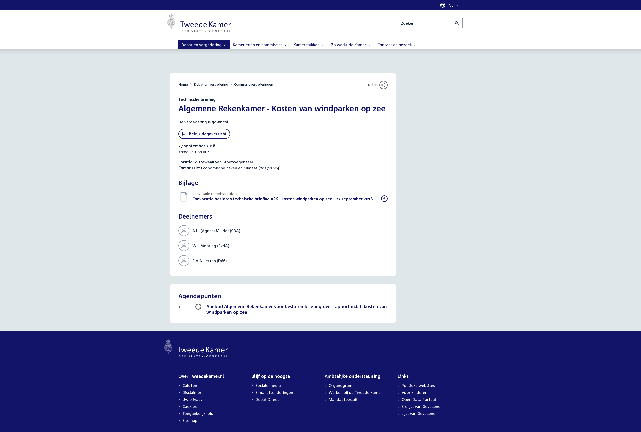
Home (183, 84)
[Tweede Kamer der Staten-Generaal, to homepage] (199, 23)
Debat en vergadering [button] (202, 44)
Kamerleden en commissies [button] (258, 44)
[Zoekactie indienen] (457, 23)
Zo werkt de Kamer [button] (349, 44)
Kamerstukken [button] (307, 44)
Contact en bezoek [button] (395, 44)
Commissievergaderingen (253, 84)
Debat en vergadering (211, 84)
